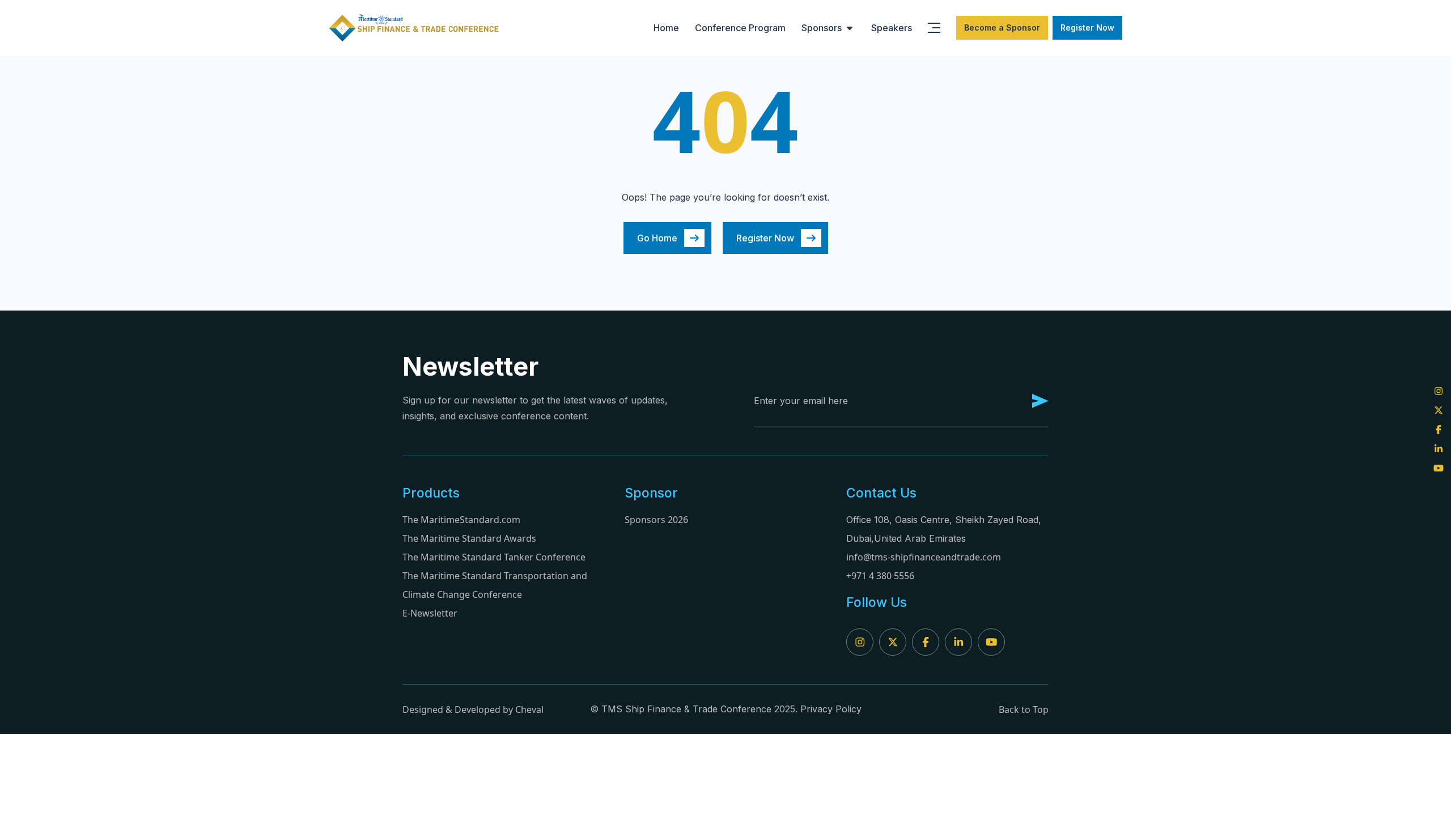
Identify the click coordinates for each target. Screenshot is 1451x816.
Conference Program (740, 27)
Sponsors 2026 (656, 519)
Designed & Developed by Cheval (473, 709)
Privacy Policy (831, 709)
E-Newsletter (429, 613)
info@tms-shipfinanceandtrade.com (923, 557)
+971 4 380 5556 (880, 576)
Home (666, 27)
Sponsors (821, 27)
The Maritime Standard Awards (469, 538)
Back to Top (1024, 709)
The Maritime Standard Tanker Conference (494, 557)
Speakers (891, 27)
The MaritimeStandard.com (461, 519)
